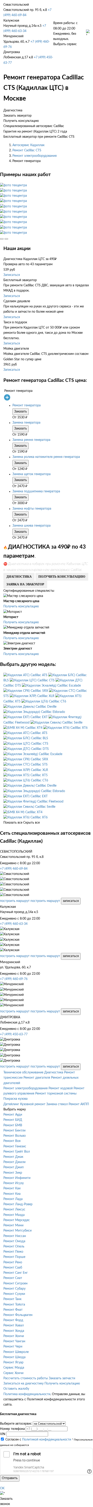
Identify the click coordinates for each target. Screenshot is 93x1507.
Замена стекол (57, 1104)
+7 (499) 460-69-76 (14, 979)
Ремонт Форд (13, 1320)
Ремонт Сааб (12, 1267)
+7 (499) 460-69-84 (14, 868)
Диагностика (53, 1072)
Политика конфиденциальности (26, 1394)
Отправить (10, 1478)
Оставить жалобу (16, 1388)
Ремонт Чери (12, 1346)
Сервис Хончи (13, 1373)
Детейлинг (11, 1104)
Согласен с (38, 1439)
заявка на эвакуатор (25, 584)
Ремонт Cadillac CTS (26, 150)
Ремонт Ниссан (14, 1236)
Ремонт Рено (12, 1262)
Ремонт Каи (12, 1188)
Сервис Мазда (13, 1367)
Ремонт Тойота (14, 1304)
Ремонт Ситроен (15, 1283)
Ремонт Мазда (14, 1215)
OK (2, 1488)
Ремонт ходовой (61, 1088)
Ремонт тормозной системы (56, 1093)
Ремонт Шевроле (16, 1352)
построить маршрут (15, 901)
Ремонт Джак (13, 1156)
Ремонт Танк (12, 1299)
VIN (2, 1434)
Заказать (20, 411)
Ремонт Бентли (14, 1130)
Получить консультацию (21, 606)
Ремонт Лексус (14, 1209)
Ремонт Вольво (14, 1135)
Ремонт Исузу (13, 1183)
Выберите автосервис (16, 1423)
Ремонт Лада (13, 1199)
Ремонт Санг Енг (15, 1272)
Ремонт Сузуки (14, 1294)
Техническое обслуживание (23, 1072)
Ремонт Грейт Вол (16, 1151)
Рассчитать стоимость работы (25, 1378)
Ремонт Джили (14, 1162)
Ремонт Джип (13, 1167)
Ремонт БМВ (12, 1125)
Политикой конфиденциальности (46, 1439)
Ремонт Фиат (13, 1309)
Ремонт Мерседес (16, 1220)
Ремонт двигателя (36, 1077)
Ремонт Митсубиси (17, 1230)
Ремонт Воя (12, 1141)
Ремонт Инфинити (16, 1178)
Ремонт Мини (13, 1225)
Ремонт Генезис (14, 1146)
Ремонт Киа (12, 1193)
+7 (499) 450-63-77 (14, 1034)
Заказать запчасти (62, 1378)
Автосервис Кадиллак (28, 145)
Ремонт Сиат (12, 1278)
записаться (71, 901)
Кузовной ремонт (32, 1104)
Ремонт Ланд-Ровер (18, 1204)
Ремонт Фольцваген (18, 1315)
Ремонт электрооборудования (34, 155)
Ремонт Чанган (14, 1341)
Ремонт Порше (14, 1257)
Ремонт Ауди (12, 1114)
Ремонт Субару (14, 1288)
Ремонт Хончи (13, 1336)
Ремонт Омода (14, 1241)
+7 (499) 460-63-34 (14, 923)
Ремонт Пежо (13, 1251)
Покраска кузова (15, 1098)
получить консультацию (61, 576)
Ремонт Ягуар (13, 1362)
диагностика (19, 576)
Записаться (11, 275)
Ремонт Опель (13, 1246)
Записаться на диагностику (23, 1383)
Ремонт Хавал (13, 1325)
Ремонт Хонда (13, 1331)
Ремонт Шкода (14, 1357)
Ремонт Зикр (12, 1172)
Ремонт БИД (12, 1120)
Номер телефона (12, 1429)
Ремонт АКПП (79, 1104)
